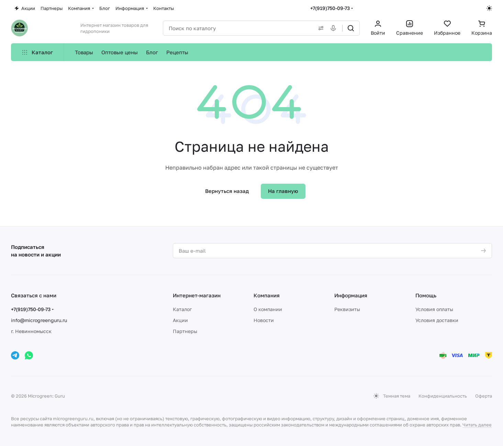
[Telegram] (15, 355)
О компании (268, 309)
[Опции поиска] (319, 28)
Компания (267, 295)
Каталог (182, 309)
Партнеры (185, 331)
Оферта (483, 396)
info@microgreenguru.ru (39, 320)
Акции (180, 320)
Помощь (425, 295)
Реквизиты (347, 309)
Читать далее (477, 424)
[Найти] (350, 28)
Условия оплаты (434, 309)
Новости (264, 320)
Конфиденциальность (442, 396)
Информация (350, 295)
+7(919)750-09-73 (330, 8)
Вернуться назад (227, 191)
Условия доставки (436, 320)
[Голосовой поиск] (334, 28)
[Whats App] (29, 355)
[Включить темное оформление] (489, 8)
